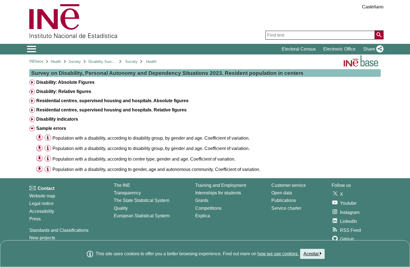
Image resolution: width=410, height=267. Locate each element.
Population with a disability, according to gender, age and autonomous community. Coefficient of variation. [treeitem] (156, 169)
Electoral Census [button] (299, 49)
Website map (42, 196)
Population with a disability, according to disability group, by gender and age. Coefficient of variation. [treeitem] (151, 138)
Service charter (286, 208)
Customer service (288, 185)
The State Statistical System (141, 200)
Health (56, 61)
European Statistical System (142, 215)
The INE (122, 185)
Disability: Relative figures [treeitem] (63, 91)
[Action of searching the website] (379, 34)
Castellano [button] (373, 6)
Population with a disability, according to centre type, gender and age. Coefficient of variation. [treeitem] (143, 159)
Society (75, 61)
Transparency (127, 192)
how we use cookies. (278, 253)
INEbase (36, 61)
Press (35, 218)
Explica (202, 215)
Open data (281, 192)
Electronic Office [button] (339, 49)
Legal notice (41, 203)
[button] (372, 49)
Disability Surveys (103, 61)
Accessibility (41, 211)
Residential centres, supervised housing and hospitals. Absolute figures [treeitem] (112, 100)
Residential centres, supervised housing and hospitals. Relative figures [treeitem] (111, 110)
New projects (42, 237)
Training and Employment (220, 185)
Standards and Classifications (58, 230)
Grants (201, 200)
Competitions (208, 208)
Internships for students (218, 192)
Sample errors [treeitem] (51, 128)
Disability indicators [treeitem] (57, 119)
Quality (121, 208)
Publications (283, 200)
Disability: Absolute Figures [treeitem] (65, 82)
